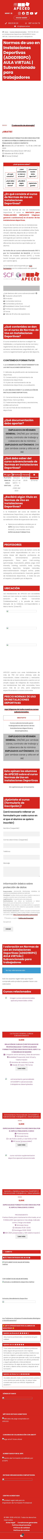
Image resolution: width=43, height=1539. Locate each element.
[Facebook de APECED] (23, 13)
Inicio (6, 32)
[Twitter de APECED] (36, 13)
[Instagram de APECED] (19, 13)
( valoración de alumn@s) (23, 125)
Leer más (21, 1068)
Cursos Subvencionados (18, 32)
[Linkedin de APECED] (27, 13)
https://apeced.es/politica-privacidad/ (25, 914)
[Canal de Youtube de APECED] (31, 13)
